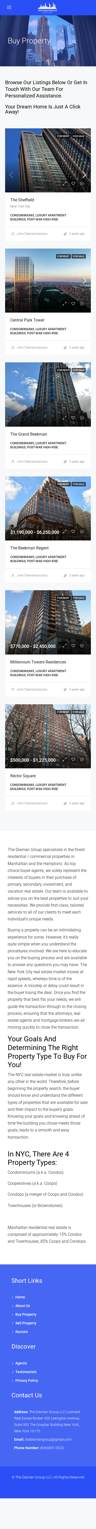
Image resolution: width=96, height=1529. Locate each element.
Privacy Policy (26, 1380)
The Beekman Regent (29, 548)
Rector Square (23, 775)
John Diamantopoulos (32, 234)
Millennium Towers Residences (38, 662)
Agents (21, 1363)
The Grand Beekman (28, 434)
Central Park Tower (27, 320)
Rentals (21, 1332)
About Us (22, 1306)
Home (20, 1297)
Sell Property (25, 1323)
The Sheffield (22, 200)
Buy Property (25, 1314)
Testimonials (26, 1372)
